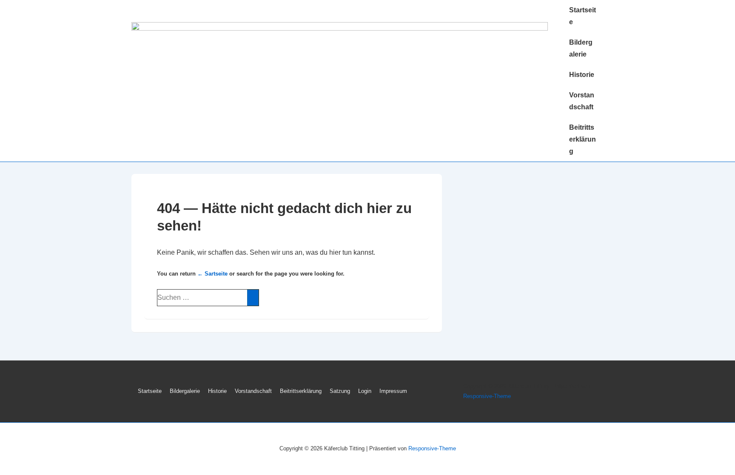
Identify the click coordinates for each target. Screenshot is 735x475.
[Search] (253, 298)
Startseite (582, 16)
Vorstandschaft (581, 101)
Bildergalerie (581, 48)
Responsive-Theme (487, 396)
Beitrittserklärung (582, 139)
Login (364, 391)
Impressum (393, 391)
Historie (581, 74)
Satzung (340, 391)
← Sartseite (212, 273)
